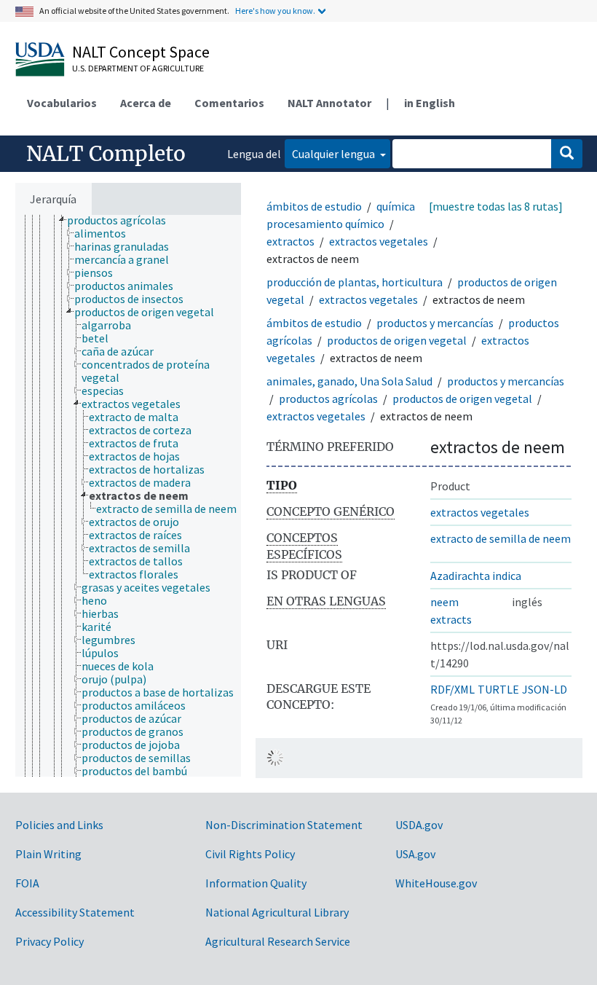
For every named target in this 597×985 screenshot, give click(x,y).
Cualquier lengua (334, 153)
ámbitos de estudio (314, 206)
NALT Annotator (329, 102)
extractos (290, 241)
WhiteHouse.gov (436, 883)
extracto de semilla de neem (500, 538)
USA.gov (415, 854)
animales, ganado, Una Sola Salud (349, 381)
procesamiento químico (325, 223)
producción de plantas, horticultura (354, 282)
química (395, 206)
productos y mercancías (435, 322)
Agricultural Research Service (277, 941)
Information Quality (256, 883)
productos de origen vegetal (397, 340)
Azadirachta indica (475, 575)
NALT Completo (106, 154)
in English (429, 102)
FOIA (27, 883)
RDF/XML (452, 689)
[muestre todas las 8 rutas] (496, 206)
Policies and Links (59, 824)
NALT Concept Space (141, 52)
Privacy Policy (49, 941)
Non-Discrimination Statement (284, 824)
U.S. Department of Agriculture (138, 68)
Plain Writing (48, 854)
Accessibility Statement (75, 912)
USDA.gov (419, 824)
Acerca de (145, 102)
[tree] (128, 496)
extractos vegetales (378, 241)
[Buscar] (566, 153)
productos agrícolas (328, 398)
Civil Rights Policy (250, 854)
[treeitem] (122, 220)
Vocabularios (62, 102)
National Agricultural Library (277, 912)
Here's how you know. (275, 10)
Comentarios (229, 102)
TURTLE (498, 689)
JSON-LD (544, 689)
